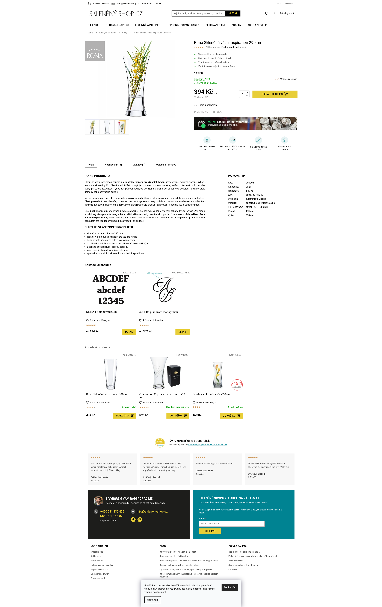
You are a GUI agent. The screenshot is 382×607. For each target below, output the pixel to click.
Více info (198, 72)
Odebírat (210, 531)
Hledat (232, 13)
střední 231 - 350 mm (257, 207)
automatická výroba (256, 198)
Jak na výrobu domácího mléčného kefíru (179, 565)
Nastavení (152, 599)
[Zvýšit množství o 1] (247, 92)
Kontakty (232, 569)
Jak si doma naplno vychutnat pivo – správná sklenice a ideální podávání (189, 575)
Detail (129, 331)
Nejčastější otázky (99, 569)
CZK (278, 4)
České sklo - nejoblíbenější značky (244, 552)
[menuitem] (94, 25)
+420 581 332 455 (112, 511)
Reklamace (96, 556)
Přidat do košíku (272, 94)
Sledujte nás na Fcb (133, 519)
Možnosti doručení (288, 79)
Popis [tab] (91, 164)
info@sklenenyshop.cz (152, 511)
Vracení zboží (97, 552)
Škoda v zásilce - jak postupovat (243, 565)
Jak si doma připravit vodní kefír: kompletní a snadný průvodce (189, 560)
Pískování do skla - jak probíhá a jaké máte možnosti (252, 556)
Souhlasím (230, 587)
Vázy (248, 186)
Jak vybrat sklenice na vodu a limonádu (178, 552)
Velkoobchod (97, 560)
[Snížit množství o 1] (247, 96)
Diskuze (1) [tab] (139, 164)
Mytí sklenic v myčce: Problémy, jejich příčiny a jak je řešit (186, 569)
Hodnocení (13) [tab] (113, 164)
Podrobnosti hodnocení (233, 47)
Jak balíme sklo (235, 560)
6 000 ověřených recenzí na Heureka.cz (207, 444)
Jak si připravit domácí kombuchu (175, 556)
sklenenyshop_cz (139, 519)
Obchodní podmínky (100, 574)
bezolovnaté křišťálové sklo (260, 202)
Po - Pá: (151, 3)
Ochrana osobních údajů (102, 565)
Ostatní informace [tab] (166, 164)
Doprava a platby (99, 578)
